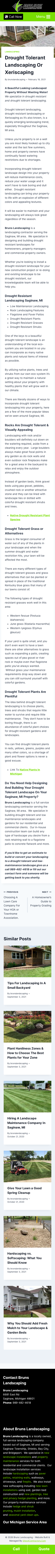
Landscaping (12, 52)
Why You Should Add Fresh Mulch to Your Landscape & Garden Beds (27, 1328)
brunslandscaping (16, 79)
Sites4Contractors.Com (34, 1540)
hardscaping (20, 1473)
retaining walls (21, 1477)
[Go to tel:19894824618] (15, 1549)
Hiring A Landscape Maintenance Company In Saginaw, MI (26, 1123)
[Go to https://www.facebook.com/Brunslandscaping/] (6, 1416)
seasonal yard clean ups (23, 1514)
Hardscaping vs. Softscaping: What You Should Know (24, 1258)
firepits (27, 1481)
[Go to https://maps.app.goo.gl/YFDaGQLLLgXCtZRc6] (17, 1416)
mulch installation (24, 1510)
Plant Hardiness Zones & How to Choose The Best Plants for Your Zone (25, 1053)
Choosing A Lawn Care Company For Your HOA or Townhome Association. (12, 905)
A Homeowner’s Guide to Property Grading (40, 899)
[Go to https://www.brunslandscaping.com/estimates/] (43, 1549)
